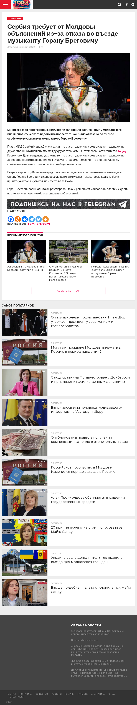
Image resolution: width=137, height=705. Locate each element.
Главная (11, 694)
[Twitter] (38, 217)
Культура (82, 694)
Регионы (57, 694)
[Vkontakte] (25, 217)
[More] (45, 217)
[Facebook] (11, 217)
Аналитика (98, 694)
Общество (41, 694)
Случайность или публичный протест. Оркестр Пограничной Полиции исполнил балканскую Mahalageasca (66, 273)
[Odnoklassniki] (18, 217)
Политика (25, 694)
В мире (69, 694)
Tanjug (122, 151)
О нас (111, 694)
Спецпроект (16, 697)
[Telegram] (32, 217)
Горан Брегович (39, 224)
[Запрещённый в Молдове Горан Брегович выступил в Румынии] (26, 262)
